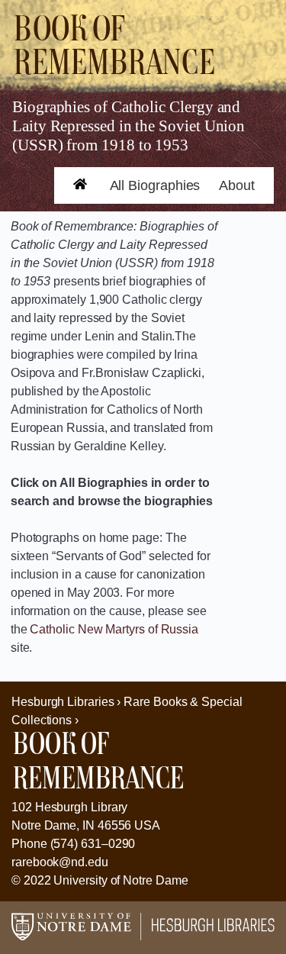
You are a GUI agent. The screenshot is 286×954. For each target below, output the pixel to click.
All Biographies (155, 185)
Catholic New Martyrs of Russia (114, 629)
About (237, 185)
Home (72, 195)
